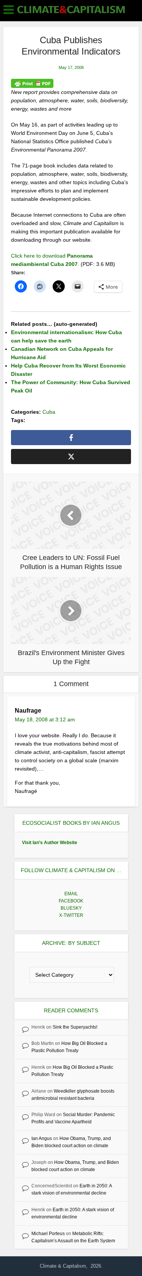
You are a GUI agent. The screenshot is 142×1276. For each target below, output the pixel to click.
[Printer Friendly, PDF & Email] (32, 83)
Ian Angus (41, 1138)
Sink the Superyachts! (75, 1027)
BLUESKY (71, 908)
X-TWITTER (71, 915)
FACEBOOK (71, 901)
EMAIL (71, 893)
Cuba (48, 412)
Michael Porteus (48, 1233)
